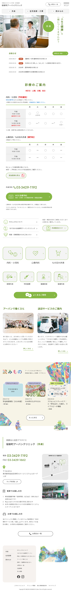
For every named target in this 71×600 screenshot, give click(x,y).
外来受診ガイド (57, 228)
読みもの (8, 560)
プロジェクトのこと (12, 383)
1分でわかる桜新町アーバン (24, 553)
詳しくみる (27, 348)
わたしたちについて (22, 550)
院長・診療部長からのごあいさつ (26, 556)
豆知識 (50, 409)
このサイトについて (19, 585)
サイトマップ (52, 585)
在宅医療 (8, 556)
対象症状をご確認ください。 (37, 102)
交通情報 (19, 568)
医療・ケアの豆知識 (57, 383)
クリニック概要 (31, 585)
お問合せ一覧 (54, 4)
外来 (7, 551)
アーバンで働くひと (22, 559)
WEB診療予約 (10, 100)
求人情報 (19, 571)
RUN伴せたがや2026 (32, 401)
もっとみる (33, 418)
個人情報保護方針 (42, 585)
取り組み (5, 404)
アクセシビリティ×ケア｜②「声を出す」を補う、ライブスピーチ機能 (58, 403)
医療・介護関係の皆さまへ (24, 562)
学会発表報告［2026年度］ (13, 401)
